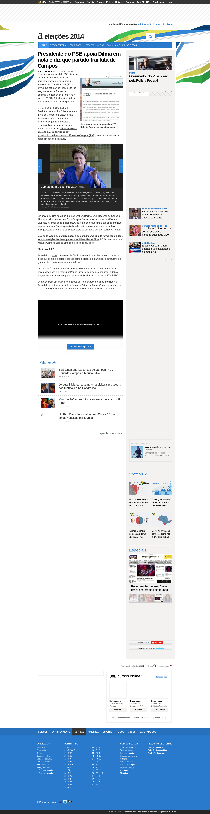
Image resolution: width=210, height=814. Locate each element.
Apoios (100, 45)
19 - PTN (96, 782)
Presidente (41, 747)
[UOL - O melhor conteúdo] (42, 3)
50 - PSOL (96, 765)
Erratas (150, 666)
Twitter (65, 802)
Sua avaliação (113, 45)
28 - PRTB (68, 787)
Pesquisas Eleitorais (160, 744)
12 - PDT (68, 759)
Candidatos (43, 744)
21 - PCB (68, 753)
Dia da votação (126, 762)
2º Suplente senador (45, 773)
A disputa (124, 770)
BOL (148, 2)
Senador (40, 753)
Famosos (130, 2)
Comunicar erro (115, 434)
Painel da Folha (89, 285)
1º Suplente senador (45, 770)
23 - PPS (68, 776)
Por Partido (71, 744)
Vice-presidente (43, 765)
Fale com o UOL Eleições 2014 (132, 666)
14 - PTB (96, 776)
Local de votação (127, 753)
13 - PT (95, 770)
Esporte (101, 2)
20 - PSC (96, 750)
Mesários (124, 773)
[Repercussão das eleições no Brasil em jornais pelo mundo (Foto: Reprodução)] (159, 601)
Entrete (110, 2)
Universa (119, 2)
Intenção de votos (155, 747)
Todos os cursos (162, 677)
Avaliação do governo (157, 753)
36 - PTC (96, 779)
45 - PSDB (96, 756)
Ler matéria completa (79, 346)
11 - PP (67, 770)
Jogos (131, 732)
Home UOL (42, 732)
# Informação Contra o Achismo (155, 24)
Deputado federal (44, 756)
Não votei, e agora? (128, 765)
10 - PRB (68, 782)
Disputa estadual (58, 45)
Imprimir (102, 434)
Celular (69, 802)
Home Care (159, 718)
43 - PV (95, 785)
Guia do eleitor (129, 45)
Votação (123, 759)
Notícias (91, 2)
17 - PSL (96, 762)
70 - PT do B (97, 773)
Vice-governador (43, 767)
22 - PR (67, 779)
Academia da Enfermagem (119, 718)
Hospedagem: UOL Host (167, 812)
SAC (70, 2)
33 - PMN (68, 767)
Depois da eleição (127, 767)
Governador (41, 750)
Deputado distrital (44, 762)
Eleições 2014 (64, 36)
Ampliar (114, 147)
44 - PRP (68, 785)
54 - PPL (68, 773)
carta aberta (49, 81)
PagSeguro (158, 2)
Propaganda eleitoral (128, 756)
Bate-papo (80, 2)
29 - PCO (68, 756)
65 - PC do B (69, 750)
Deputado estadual (44, 759)
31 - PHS (68, 762)
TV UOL (141, 2)
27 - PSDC (96, 759)
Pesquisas (89, 45)
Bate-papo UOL (148, 732)
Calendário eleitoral (128, 747)
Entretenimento (61, 732)
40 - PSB (96, 747)
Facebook (61, 802)
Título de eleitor (126, 750)
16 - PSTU (96, 767)
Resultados (75, 45)
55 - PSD (96, 753)
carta (54, 255)
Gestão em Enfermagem (142, 718)
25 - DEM (68, 747)
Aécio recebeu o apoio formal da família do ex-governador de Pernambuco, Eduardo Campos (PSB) (66, 132)
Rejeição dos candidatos (158, 750)
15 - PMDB (69, 765)
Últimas (43, 45)
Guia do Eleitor (129, 744)
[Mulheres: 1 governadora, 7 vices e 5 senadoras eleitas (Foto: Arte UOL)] (167, 601)
